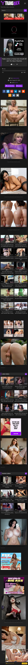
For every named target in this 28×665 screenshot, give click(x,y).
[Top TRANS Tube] (11, 3)
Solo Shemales (10, 85)
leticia (16, 82)
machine (19, 85)
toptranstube (16, 78)
